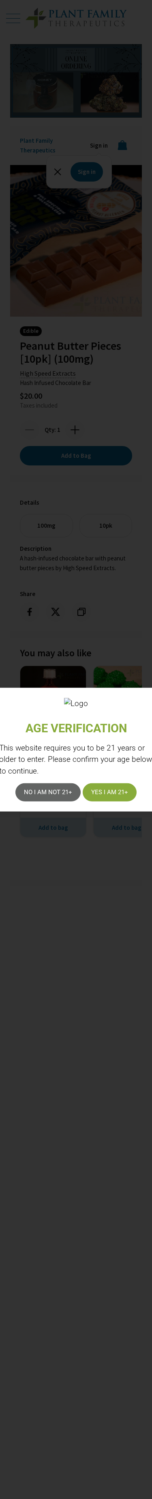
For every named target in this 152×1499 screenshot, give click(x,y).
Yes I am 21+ (109, 792)
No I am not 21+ (48, 792)
